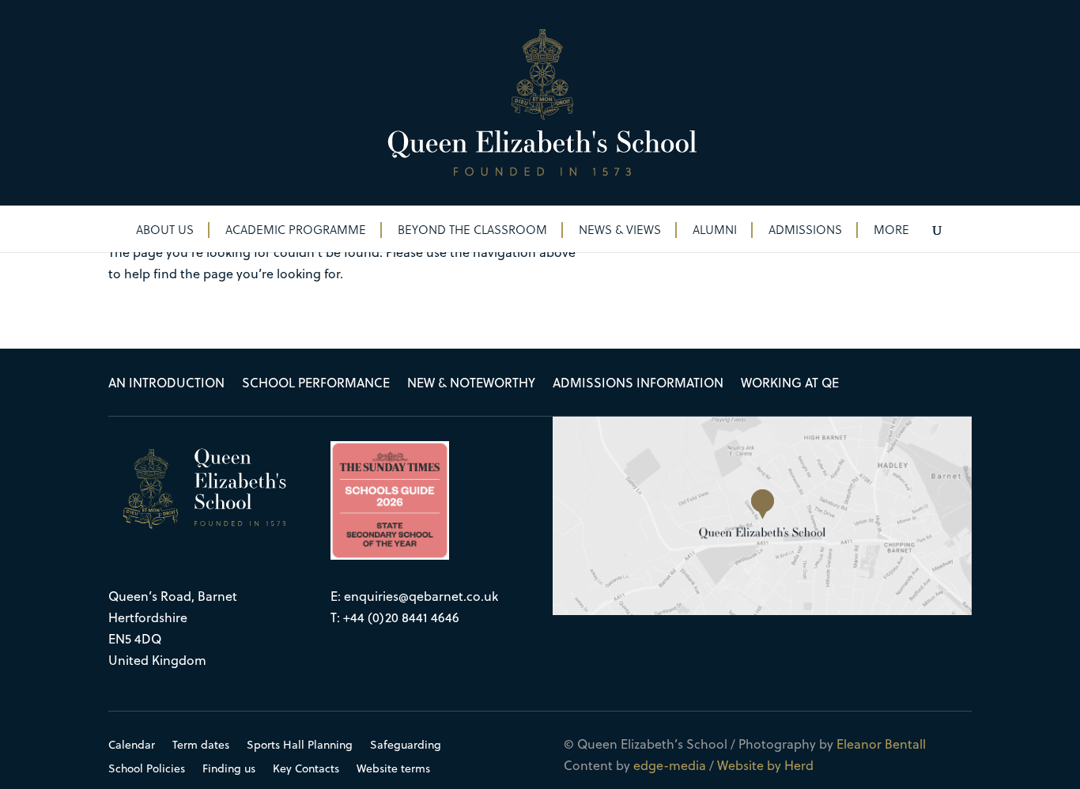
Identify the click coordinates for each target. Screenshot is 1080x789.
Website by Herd (765, 765)
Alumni (715, 231)
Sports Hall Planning (300, 746)
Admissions (805, 231)
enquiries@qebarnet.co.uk (421, 596)
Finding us (228, 769)
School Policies (146, 769)
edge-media (669, 765)
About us (165, 231)
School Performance (316, 384)
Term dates (200, 746)
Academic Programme (295, 231)
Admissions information (638, 384)
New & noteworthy (471, 384)
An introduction (166, 384)
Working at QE (790, 384)
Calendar (131, 746)
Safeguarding (405, 746)
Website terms (393, 769)
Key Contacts (306, 769)
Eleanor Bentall (881, 743)
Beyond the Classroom (472, 231)
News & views (620, 231)
